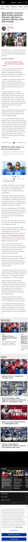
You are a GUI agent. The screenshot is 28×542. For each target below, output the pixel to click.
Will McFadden (10, 27)
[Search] (23, 2)
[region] (14, 523)
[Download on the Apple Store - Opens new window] (8, 502)
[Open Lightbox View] (14, 169)
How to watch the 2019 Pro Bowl (14, 62)
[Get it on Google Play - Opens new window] (19, 503)
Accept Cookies (14, 539)
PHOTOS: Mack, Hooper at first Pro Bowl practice (13, 146)
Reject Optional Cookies (14, 534)
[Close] (26, 507)
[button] (14, 459)
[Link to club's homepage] (3, 2)
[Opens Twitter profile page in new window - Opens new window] (8, 30)
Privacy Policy (6, 527)
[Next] (18, 175)
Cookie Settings (14, 530)
